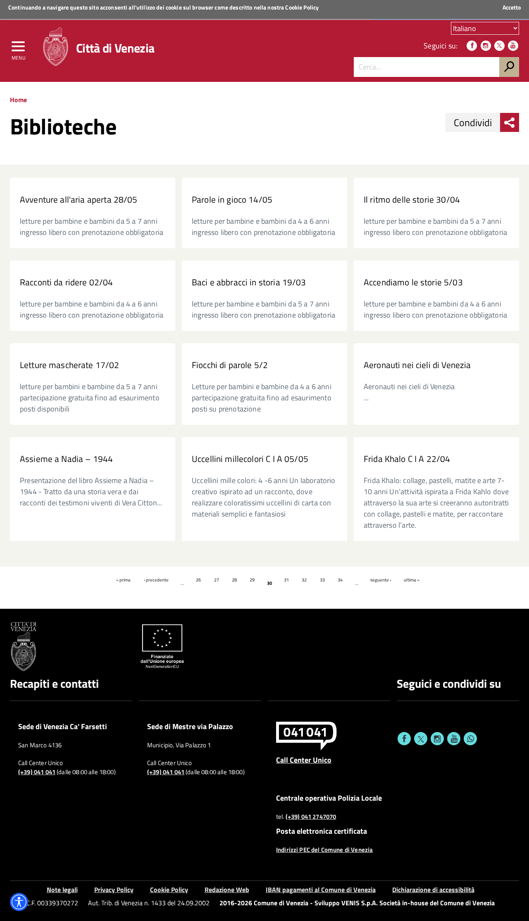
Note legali (62, 890)
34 (340, 580)
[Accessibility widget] (19, 902)
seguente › (380, 580)
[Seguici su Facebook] (472, 46)
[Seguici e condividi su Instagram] (437, 738)
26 (198, 580)
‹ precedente (156, 580)
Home (18, 100)
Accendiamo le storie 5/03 (413, 282)
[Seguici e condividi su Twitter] (420, 738)
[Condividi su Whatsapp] (470, 738)
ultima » (411, 580)
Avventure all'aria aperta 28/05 (79, 199)
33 (322, 580)
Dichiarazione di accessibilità (433, 890)
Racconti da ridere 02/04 (66, 282)
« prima (123, 580)
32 (304, 580)
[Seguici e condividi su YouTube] (453, 738)
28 (234, 580)
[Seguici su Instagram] (486, 46)
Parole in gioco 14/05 (232, 199)
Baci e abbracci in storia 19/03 (249, 282)
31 (286, 580)
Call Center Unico (303, 759)
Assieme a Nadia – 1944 (66, 458)
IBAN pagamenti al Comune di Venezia (321, 890)
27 (216, 580)
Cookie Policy (302, 7)
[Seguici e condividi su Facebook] (404, 738)
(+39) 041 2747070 (311, 816)
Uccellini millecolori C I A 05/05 (250, 458)
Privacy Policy (113, 890)
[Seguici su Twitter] (499, 46)
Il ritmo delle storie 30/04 (412, 199)
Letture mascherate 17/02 (69, 365)
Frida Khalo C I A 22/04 (407, 458)
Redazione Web (227, 890)
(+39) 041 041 (36, 772)
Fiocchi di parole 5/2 (230, 365)
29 (252, 580)
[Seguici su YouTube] (513, 46)
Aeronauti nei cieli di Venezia (417, 365)
